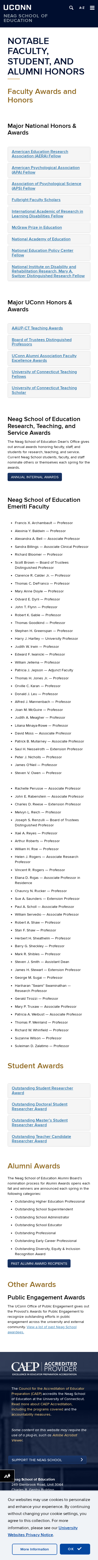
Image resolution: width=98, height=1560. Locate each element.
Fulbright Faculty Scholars (36, 199)
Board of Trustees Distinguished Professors (42, 342)
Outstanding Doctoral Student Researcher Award (39, 1107)
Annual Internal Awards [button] (35, 477)
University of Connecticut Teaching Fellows (44, 374)
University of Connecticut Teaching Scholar (44, 390)
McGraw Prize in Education (37, 227)
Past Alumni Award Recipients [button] (39, 1263)
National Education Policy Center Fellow (42, 253)
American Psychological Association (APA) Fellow (46, 170)
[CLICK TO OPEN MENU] (92, 8)
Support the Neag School (37, 1460)
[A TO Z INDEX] (82, 8)
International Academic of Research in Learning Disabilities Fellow (47, 214)
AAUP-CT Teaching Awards (37, 328)
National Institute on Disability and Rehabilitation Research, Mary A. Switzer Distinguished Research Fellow (48, 271)
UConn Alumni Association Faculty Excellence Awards (44, 358)
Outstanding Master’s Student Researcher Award (40, 1123)
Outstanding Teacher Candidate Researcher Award (41, 1139)
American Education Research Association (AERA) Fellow (40, 154)
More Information (34, 1549)
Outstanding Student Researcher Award (42, 1090)
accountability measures (30, 1414)
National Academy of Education (41, 239)
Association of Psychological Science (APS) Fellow (46, 186)
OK (72, 1549)
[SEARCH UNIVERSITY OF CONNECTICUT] (71, 8)
